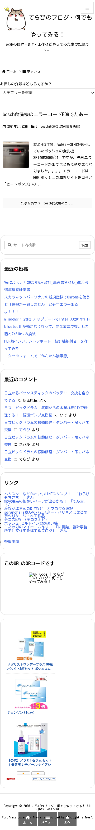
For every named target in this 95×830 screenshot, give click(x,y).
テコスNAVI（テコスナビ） (26, 520)
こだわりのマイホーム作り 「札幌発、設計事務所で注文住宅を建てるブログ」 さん (45, 529)
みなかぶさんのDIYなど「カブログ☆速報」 (40, 509)
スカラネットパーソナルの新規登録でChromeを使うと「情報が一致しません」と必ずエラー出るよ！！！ (47, 304)
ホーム (11, 71)
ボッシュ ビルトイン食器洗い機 (31, 523)
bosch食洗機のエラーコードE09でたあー (45, 114)
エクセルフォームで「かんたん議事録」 (37, 356)
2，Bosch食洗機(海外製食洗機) (58, 126)
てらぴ (24, 430)
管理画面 (11, 542)
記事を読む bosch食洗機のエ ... (47, 203)
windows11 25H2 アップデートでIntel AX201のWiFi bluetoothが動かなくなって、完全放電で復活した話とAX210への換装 (47, 326)
